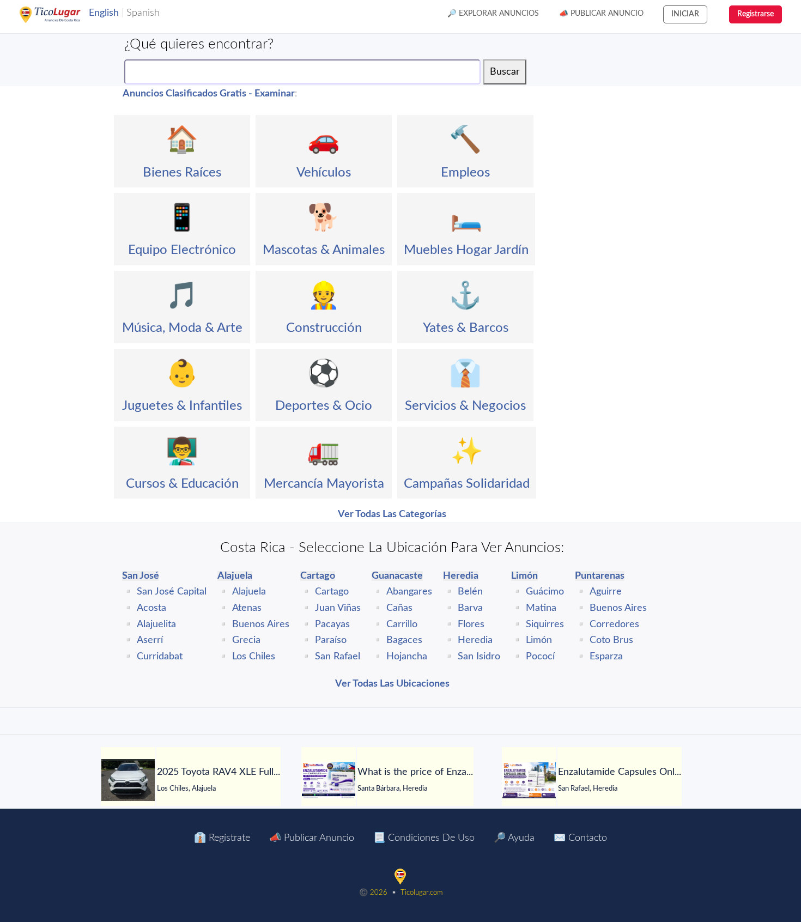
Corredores (614, 624)
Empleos (465, 172)
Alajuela (249, 592)
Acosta (151, 608)
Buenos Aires (260, 624)
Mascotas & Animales (324, 250)
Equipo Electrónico (182, 250)
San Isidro (479, 657)
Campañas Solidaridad (467, 483)
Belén (470, 592)
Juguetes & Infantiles (182, 406)
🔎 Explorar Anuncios (493, 13)
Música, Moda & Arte (182, 328)
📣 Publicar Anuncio (601, 13)
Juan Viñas (338, 608)
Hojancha (406, 657)
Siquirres (545, 624)
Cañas (399, 608)
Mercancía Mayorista (324, 483)
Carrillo (401, 624)
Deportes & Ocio (323, 406)
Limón (539, 640)
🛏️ (466, 218)
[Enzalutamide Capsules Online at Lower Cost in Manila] (529, 780)
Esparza (606, 657)
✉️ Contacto (580, 838)
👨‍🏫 (182, 452)
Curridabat (160, 657)
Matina (541, 608)
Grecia (246, 640)
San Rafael (337, 657)
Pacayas (332, 624)
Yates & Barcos (465, 328)
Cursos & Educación (182, 483)
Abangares (409, 592)
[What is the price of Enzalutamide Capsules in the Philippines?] (328, 780)
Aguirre (606, 592)
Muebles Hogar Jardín (466, 250)
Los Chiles (253, 657)
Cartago (332, 592)
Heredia (475, 640)
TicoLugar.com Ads (61, 14)
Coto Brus (611, 640)
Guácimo (545, 592)
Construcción (324, 328)
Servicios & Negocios (465, 406)
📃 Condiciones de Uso (424, 838)
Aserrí (150, 640)
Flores (471, 624)
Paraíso (331, 640)
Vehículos (323, 172)
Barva (470, 608)
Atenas (247, 608)
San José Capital (172, 592)
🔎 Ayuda (514, 838)
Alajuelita (156, 624)
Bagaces (404, 640)
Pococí (540, 657)
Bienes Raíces (182, 172)
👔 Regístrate (222, 838)
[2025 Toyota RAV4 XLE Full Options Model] (128, 780)
